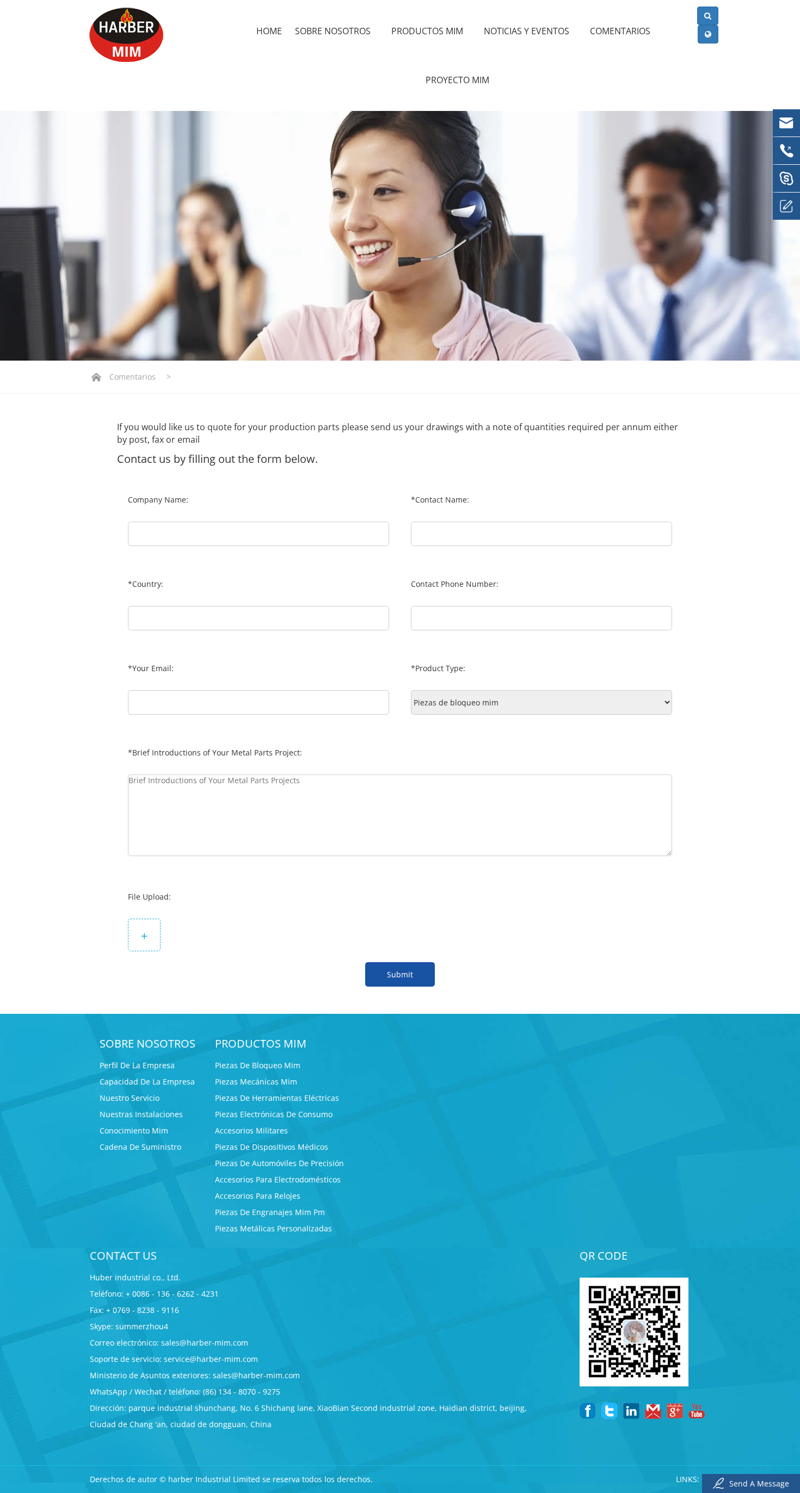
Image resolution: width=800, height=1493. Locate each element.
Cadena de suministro (140, 1147)
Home (269, 31)
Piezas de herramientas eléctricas (277, 1098)
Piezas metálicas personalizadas (273, 1228)
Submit (400, 974)
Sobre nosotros (334, 31)
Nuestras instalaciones (141, 1114)
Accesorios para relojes (257, 1196)
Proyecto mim (457, 80)
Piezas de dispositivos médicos (271, 1147)
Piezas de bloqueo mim (257, 1065)
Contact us (123, 1255)
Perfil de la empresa (137, 1065)
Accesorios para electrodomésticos (278, 1179)
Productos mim (428, 31)
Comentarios (621, 31)
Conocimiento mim (134, 1130)
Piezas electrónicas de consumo (274, 1114)
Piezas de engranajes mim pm (270, 1212)
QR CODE (603, 1255)
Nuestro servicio (129, 1098)
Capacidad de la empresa (147, 1081)
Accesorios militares (251, 1130)
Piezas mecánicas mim (256, 1081)
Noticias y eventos (527, 31)
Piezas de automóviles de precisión (279, 1163)
